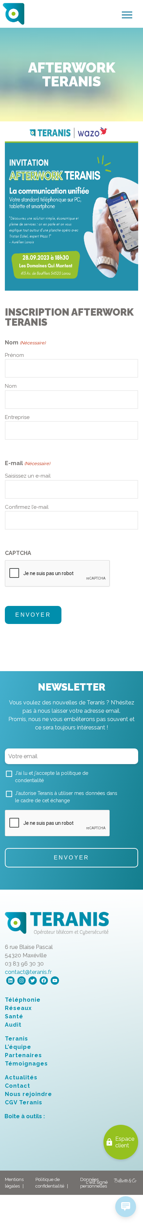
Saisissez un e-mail (28, 476)
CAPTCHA (18, 553)
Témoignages (26, 1063)
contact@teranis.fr (28, 972)
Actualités (21, 1077)
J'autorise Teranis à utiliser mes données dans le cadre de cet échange (66, 796)
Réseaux (18, 1008)
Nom (11, 386)
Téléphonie (23, 999)
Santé (14, 1016)
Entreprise (17, 417)
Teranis (16, 1038)
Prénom (14, 355)
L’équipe (18, 1047)
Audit (13, 1024)
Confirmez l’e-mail (27, 507)
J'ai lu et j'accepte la (51, 776)
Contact (17, 1085)
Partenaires (23, 1055)
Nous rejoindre (28, 1094)
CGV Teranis (23, 1102)
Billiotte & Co (125, 1182)
